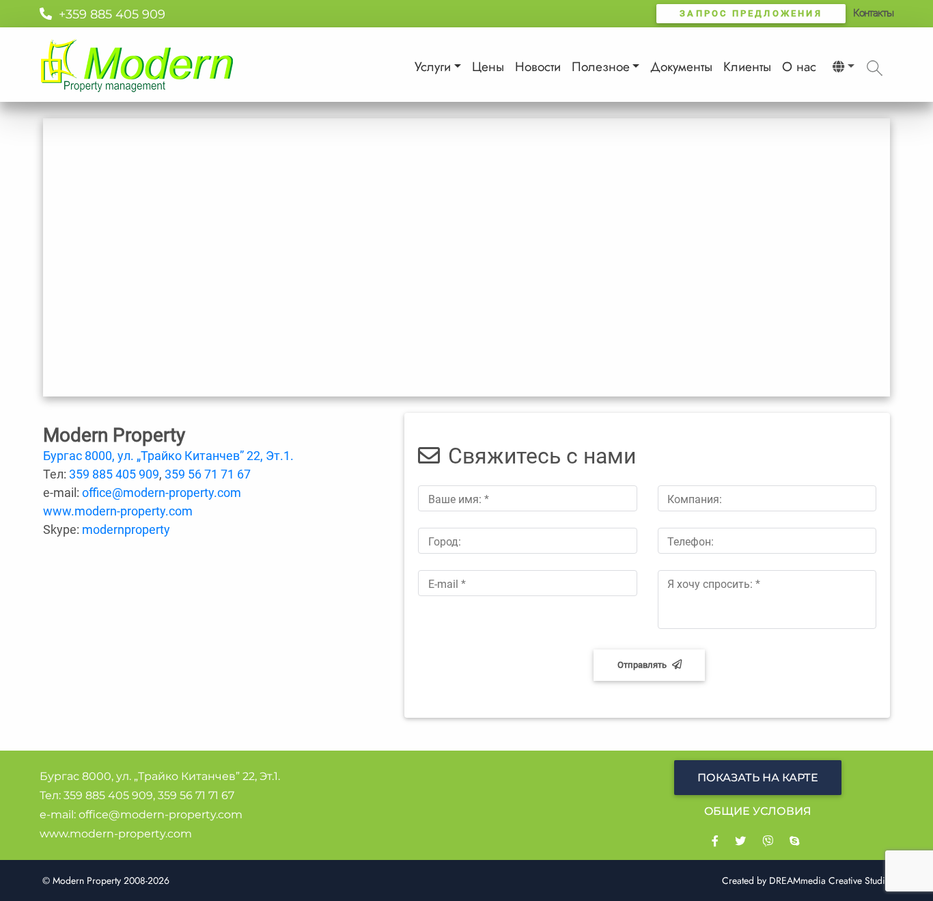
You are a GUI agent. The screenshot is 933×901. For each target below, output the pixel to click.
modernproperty (126, 529)
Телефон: (690, 541)
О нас (799, 66)
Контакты (873, 13)
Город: (444, 541)
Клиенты (747, 66)
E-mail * (447, 584)
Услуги (433, 66)
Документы (681, 66)
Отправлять (642, 665)
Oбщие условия (757, 811)
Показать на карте (757, 777)
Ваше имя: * (458, 499)
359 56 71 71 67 (208, 474)
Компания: (694, 499)
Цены (488, 66)
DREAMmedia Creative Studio (830, 880)
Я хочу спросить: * (713, 584)
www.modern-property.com (118, 511)
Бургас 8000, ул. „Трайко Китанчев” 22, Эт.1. (168, 455)
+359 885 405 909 (108, 14)
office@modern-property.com (161, 492)
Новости (538, 66)
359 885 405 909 (114, 474)
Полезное (601, 66)
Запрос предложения (751, 13)
